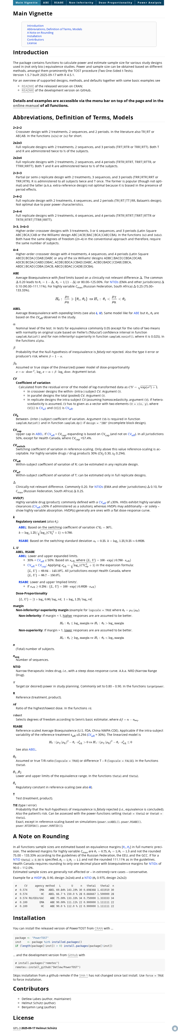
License (32, 43)
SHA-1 (83, 975)
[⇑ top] (175, 1017)
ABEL (39, 434)
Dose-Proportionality (115, 2)
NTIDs (114, 282)
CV (42, 408)
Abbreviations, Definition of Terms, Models (54, 29)
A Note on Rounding (40, 33)
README (28, 86)
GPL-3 (17, 1028)
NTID (16, 860)
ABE (46, 2)
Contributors (35, 39)
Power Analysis (150, 2)
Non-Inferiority (81, 2)
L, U (98, 313)
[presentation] (141, 278)
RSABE (59, 2)
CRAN (99, 928)
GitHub (73, 955)
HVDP (38, 878)
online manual (26, 105)
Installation (34, 36)
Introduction (35, 26)
